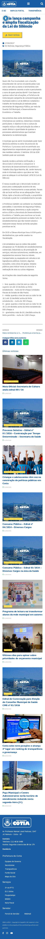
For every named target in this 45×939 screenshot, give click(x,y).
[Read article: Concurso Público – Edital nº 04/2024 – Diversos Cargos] (22, 506)
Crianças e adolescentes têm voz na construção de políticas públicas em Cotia (21, 480)
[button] (5, 342)
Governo (8, 787)
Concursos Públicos (13, 425)
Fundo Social (10, 873)
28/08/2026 (7, 709)
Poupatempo (10, 895)
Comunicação (10, 740)
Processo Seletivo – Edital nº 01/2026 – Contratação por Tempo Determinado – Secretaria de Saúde (21, 433)
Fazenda (7, 650)
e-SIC (4, 11)
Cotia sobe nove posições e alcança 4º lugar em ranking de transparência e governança (22, 748)
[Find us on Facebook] (3, 933)
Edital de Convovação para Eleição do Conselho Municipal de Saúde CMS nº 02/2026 (21, 702)
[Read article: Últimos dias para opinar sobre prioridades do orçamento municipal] (22, 638)
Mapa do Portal (17, 11)
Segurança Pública (22, 46)
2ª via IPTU (9, 888)
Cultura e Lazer (11, 381)
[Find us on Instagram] (7, 933)
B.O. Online (9, 891)
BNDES (7, 899)
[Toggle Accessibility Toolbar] (6, 18)
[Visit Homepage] (9, 3)
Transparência (34, 11)
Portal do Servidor (12, 914)
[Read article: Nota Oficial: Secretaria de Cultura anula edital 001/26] (22, 369)
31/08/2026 (7, 393)
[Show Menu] (28, 4)
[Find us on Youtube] (11, 933)
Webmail (27, 914)
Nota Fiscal (9, 903)
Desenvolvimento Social (14, 472)
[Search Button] (42, 4)
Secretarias (9, 865)
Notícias (11, 46)
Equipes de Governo (13, 861)
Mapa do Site (10, 876)
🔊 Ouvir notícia (12, 35)
